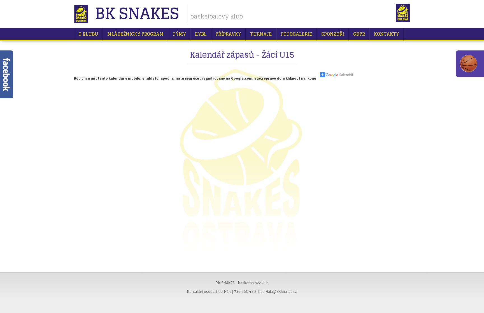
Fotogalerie (296, 34)
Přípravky (228, 34)
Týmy (179, 34)
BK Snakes (137, 14)
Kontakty (386, 34)
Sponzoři (332, 34)
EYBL (200, 34)
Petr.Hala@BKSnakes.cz (277, 291)
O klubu (88, 34)
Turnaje (261, 34)
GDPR (359, 34)
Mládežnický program (135, 34)
